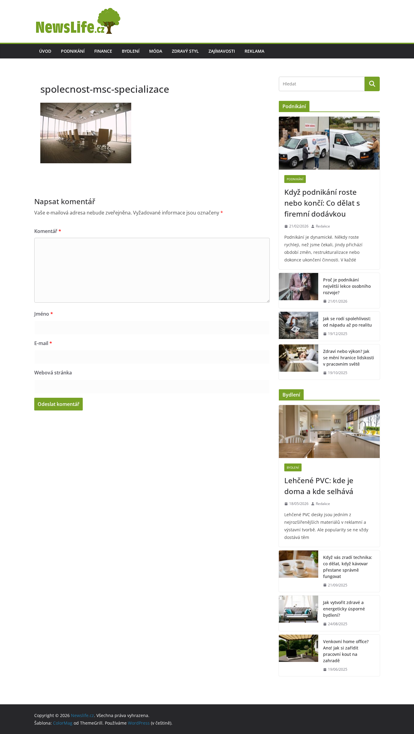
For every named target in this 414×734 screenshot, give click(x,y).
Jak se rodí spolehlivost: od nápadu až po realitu (347, 322)
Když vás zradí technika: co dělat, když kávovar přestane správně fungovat (347, 566)
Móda (155, 51)
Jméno (43, 314)
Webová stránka (53, 372)
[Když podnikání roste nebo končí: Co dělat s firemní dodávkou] (329, 143)
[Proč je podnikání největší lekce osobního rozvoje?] (298, 290)
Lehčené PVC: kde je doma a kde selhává (318, 485)
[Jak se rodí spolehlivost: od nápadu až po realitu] (298, 326)
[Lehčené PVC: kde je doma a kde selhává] (329, 431)
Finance (103, 51)
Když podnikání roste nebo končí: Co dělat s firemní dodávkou (322, 203)
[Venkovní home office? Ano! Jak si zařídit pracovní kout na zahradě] (298, 655)
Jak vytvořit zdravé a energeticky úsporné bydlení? (344, 608)
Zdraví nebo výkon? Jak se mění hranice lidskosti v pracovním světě (348, 357)
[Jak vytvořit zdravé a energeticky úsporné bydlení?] (298, 613)
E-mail (43, 343)
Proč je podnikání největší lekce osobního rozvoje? (347, 286)
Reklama (254, 51)
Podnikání (73, 51)
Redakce (323, 226)
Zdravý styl (185, 51)
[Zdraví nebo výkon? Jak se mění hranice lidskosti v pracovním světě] (298, 362)
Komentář (47, 231)
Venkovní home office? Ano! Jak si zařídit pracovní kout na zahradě (346, 651)
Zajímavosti (222, 51)
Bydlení (130, 51)
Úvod (45, 51)
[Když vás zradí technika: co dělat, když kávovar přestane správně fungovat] (298, 571)
